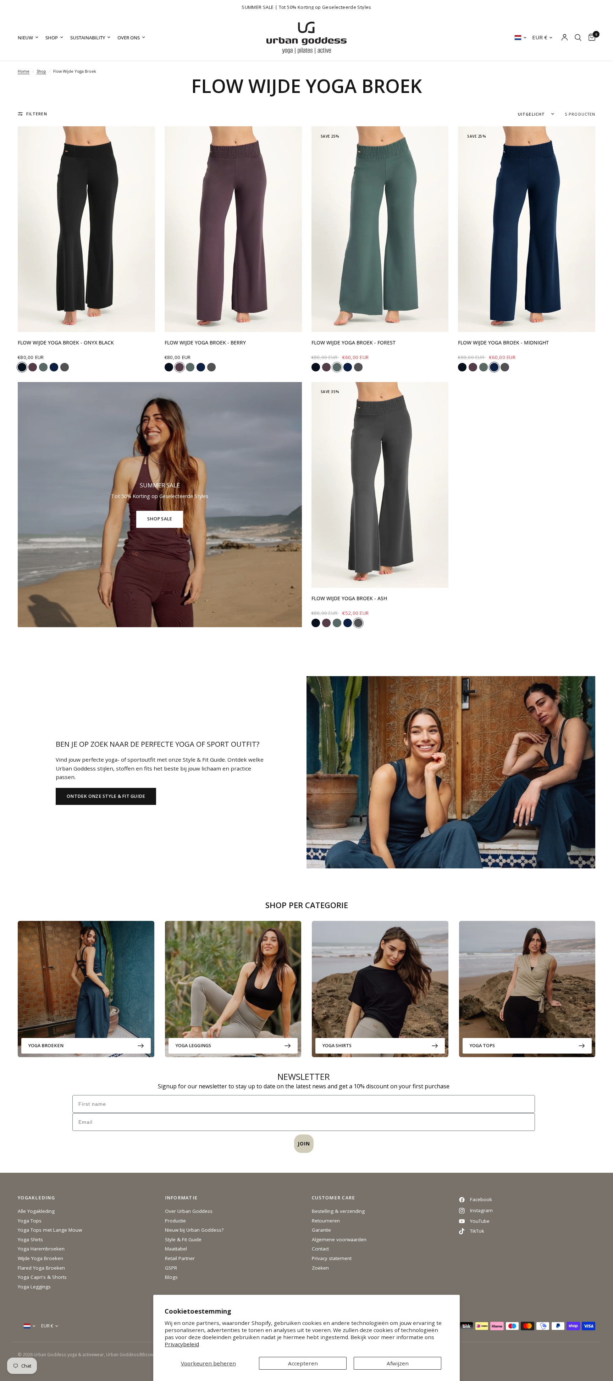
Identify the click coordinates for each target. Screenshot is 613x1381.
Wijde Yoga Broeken (40, 1258)
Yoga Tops (482, 1046)
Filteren (36, 113)
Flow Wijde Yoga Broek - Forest (353, 342)
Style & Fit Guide (183, 1239)
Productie (175, 1220)
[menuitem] (30, 38)
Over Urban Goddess (188, 1211)
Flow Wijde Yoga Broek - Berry (205, 342)
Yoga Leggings (193, 1046)
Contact (320, 1248)
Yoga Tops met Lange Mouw (50, 1230)
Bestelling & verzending (338, 1211)
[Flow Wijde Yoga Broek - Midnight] (526, 229)
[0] (590, 38)
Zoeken (320, 1268)
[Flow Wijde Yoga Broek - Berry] (233, 229)
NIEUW (25, 37)
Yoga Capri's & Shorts (42, 1277)
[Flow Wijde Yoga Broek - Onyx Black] (86, 229)
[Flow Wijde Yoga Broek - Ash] (380, 485)
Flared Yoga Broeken (41, 1268)
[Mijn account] (564, 38)
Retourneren (326, 1220)
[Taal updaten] (520, 37)
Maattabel (176, 1248)
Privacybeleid (182, 1344)
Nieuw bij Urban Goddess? (194, 1230)
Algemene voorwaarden (339, 1239)
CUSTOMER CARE (333, 1198)
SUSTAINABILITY (87, 37)
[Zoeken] (578, 38)
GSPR (171, 1268)
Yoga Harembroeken (41, 1248)
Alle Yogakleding (36, 1211)
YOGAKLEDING (36, 1198)
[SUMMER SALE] (160, 504)
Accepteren (303, 1363)
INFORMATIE (181, 1198)
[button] (106, 796)
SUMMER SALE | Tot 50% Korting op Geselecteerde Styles (306, 7)
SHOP (51, 37)
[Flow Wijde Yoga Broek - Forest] (380, 229)
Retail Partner (180, 1258)
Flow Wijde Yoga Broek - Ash (349, 598)
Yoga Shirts (337, 1046)
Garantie (321, 1230)
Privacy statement (332, 1258)
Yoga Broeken (45, 1046)
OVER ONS (128, 37)
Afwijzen (398, 1363)
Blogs (171, 1277)
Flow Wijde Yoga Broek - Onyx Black (66, 342)
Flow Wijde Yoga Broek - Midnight (503, 342)
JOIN (304, 1143)
